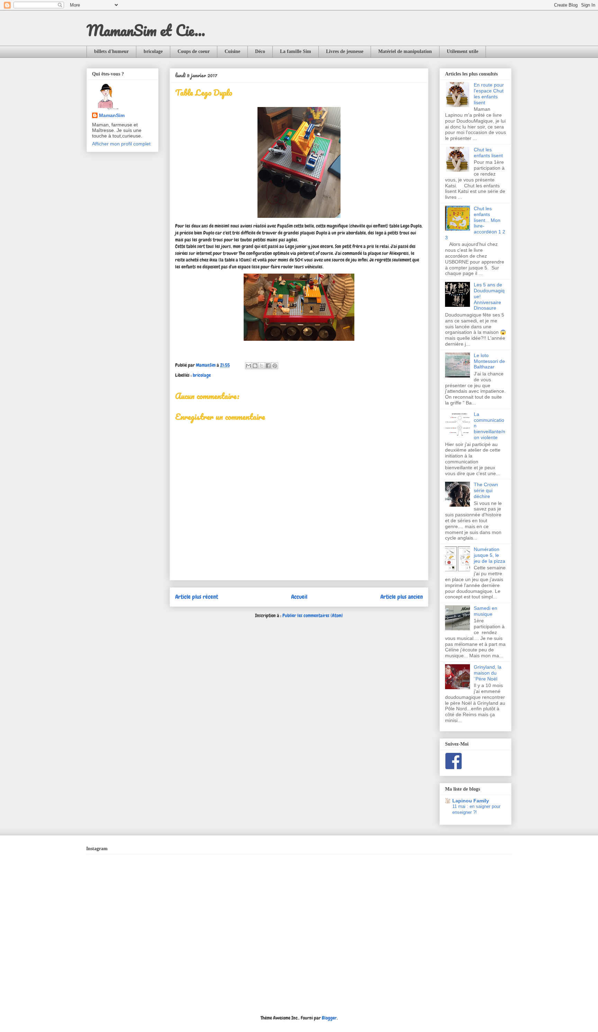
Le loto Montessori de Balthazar (489, 361)
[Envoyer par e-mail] (248, 365)
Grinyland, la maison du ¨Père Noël (487, 673)
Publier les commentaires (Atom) (312, 615)
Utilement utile (462, 51)
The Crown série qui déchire (486, 490)
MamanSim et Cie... (146, 30)
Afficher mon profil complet (121, 143)
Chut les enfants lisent (488, 152)
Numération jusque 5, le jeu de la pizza (489, 555)
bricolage (153, 51)
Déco (260, 51)
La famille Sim (295, 51)
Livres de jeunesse (344, 51)
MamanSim (112, 115)
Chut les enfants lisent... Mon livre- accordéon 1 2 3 (475, 223)
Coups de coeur (194, 51)
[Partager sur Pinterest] (274, 365)
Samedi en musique (485, 611)
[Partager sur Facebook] (268, 365)
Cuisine (232, 51)
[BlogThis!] (255, 365)
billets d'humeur (111, 51)
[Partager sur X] (261, 365)
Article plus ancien (401, 596)
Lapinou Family (470, 800)
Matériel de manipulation (405, 51)
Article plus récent (196, 596)
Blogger (329, 1018)
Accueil (299, 596)
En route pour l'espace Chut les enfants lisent (489, 93)
